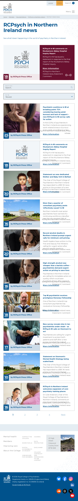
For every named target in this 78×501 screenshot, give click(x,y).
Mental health (10, 437)
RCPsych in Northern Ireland (36, 17)
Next (70, 75)
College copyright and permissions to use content (38, 456)
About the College (12, 451)
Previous (66, 75)
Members (11, 17)
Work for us (27, 443)
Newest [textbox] (9, 97)
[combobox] (39, 96)
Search (73, 3)
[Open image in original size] (8, 8)
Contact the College (27, 437)
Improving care (10, 446)
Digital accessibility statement (27, 449)
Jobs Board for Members (27, 456)
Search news (8, 85)
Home (5, 17)
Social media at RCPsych (21, 485)
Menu (68, 12)
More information (51, 68)
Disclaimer (38, 447)
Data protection (38, 442)
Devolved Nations (21, 17)
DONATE (59, 3)
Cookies (37, 436)
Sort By (7, 95)
